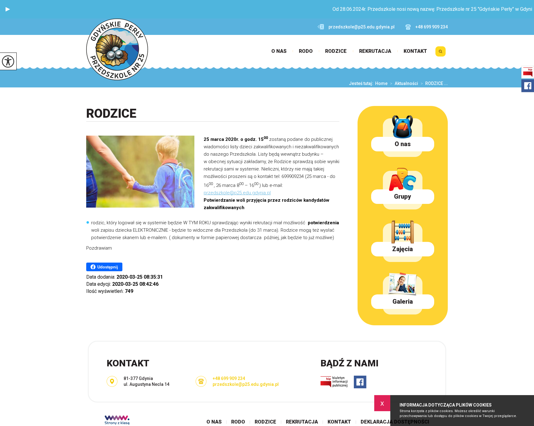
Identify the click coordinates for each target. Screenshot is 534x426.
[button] (7, 9)
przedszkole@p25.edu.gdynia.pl (361, 26)
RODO (306, 51)
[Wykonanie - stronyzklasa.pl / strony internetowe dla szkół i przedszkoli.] (117, 420)
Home (381, 83)
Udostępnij (107, 267)
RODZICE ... (434, 83)
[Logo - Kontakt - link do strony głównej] (117, 49)
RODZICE (111, 113)
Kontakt (415, 51)
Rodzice (336, 51)
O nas (278, 51)
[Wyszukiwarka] (440, 54)
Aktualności (404, 83)
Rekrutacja (375, 51)
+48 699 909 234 (431, 26)
